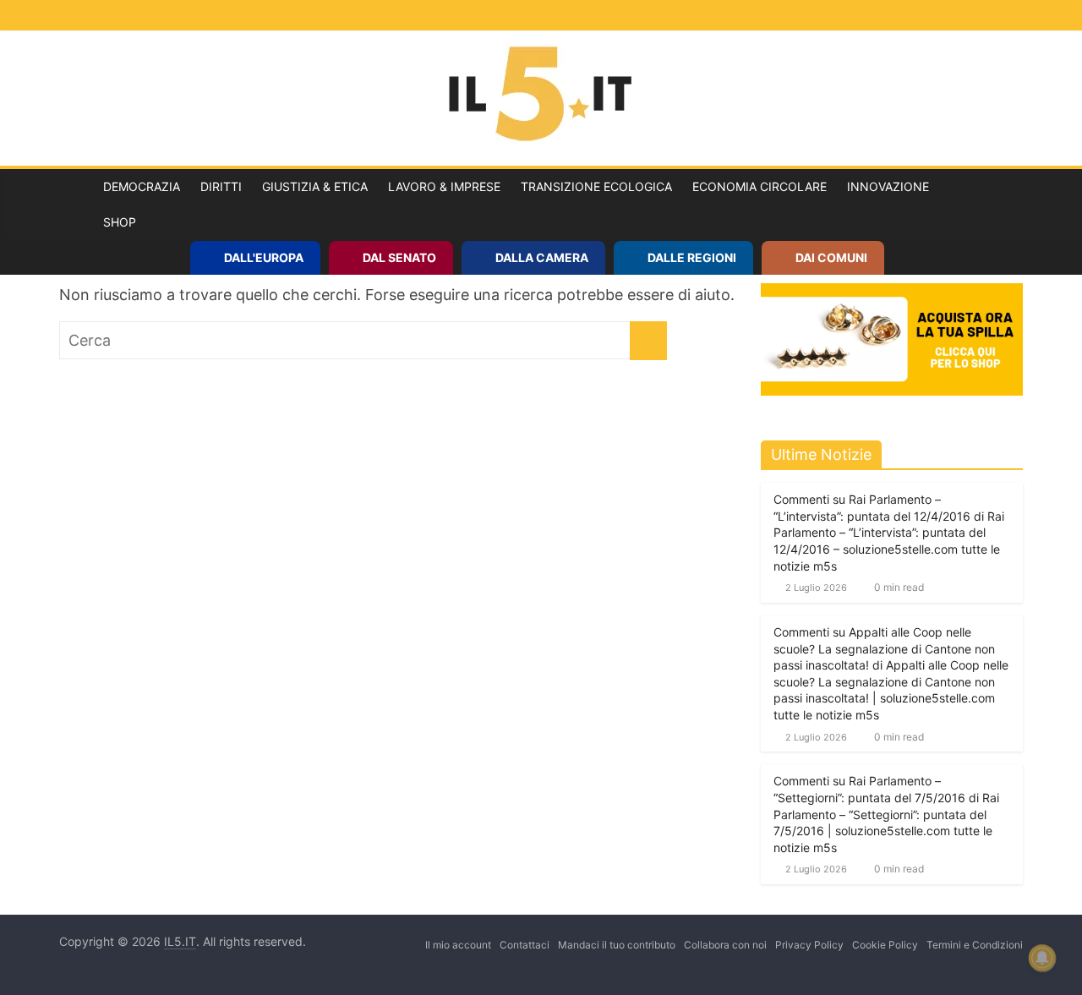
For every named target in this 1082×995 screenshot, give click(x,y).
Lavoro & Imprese (444, 186)
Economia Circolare (759, 186)
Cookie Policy (885, 944)
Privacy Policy (809, 944)
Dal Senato (399, 257)
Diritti (221, 186)
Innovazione (888, 186)
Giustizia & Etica (315, 186)
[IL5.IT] (76, 205)
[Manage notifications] (1042, 957)
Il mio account (458, 944)
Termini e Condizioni (974, 944)
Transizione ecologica (596, 186)
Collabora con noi (725, 944)
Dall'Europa (263, 257)
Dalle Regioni (692, 257)
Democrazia (141, 186)
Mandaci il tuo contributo (616, 944)
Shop (119, 222)
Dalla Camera (541, 257)
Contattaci (524, 944)
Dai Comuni (831, 257)
